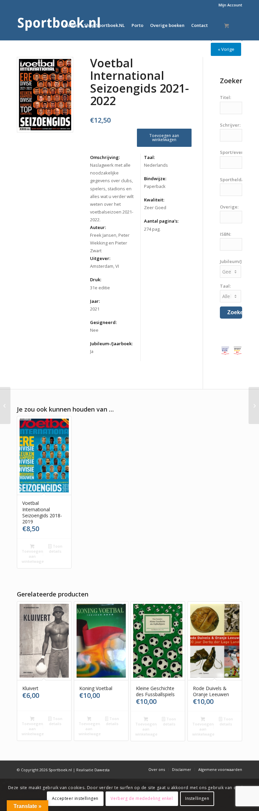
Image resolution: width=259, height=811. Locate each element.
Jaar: (95, 301)
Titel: (225, 97)
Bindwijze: (155, 178)
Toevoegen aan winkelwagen (164, 137)
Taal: (149, 157)
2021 (94, 309)
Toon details (55, 549)
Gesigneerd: (103, 322)
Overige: (229, 207)
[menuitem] (228, 5)
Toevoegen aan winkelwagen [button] (33, 556)
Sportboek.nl (60, 769)
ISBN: (225, 234)
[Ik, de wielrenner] (5, 405)
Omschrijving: (105, 157)
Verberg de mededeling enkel (142, 798)
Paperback (155, 186)
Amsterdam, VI (104, 266)
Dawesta (102, 769)
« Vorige (226, 49)
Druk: (95, 280)
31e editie (100, 288)
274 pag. (152, 229)
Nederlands (156, 165)
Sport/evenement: (239, 152)
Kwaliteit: (154, 200)
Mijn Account (230, 4)
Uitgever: (100, 258)
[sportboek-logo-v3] (59, 25)
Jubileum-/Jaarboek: (111, 343)
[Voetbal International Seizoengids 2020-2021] (254, 405)
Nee (94, 330)
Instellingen (197, 798)
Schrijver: (230, 125)
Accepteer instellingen (75, 798)
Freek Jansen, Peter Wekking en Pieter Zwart (110, 243)
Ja (91, 351)
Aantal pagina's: (161, 221)
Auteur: (98, 227)
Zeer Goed (155, 207)
